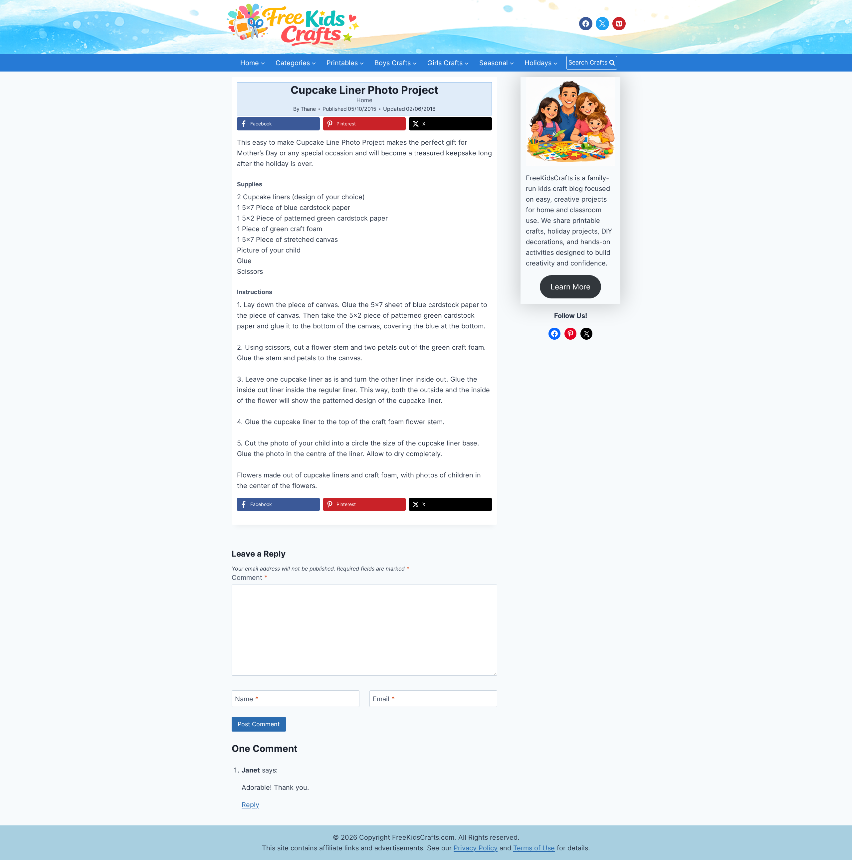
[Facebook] (585, 23)
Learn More (570, 286)
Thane (308, 108)
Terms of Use (534, 848)
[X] (602, 23)
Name (247, 699)
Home (364, 100)
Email (384, 699)
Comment (250, 578)
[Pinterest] (619, 23)
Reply (250, 805)
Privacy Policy (476, 848)
